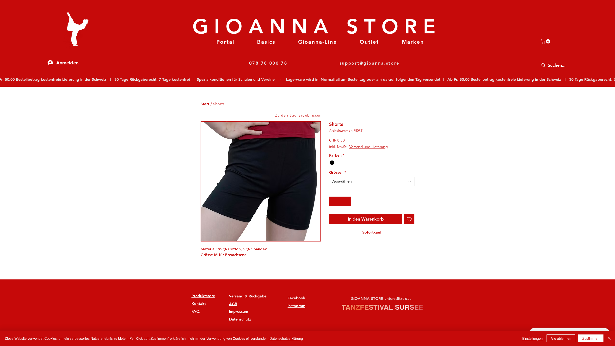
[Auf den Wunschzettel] (409, 219)
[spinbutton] (340, 201)
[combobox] (371, 181)
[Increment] (347, 201)
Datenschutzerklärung (286, 338)
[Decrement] (333, 201)
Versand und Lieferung (368, 146)
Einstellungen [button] (532, 338)
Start (205, 104)
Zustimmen (590, 338)
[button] (266, 42)
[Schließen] (609, 338)
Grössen (337, 172)
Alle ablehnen (561, 338)
